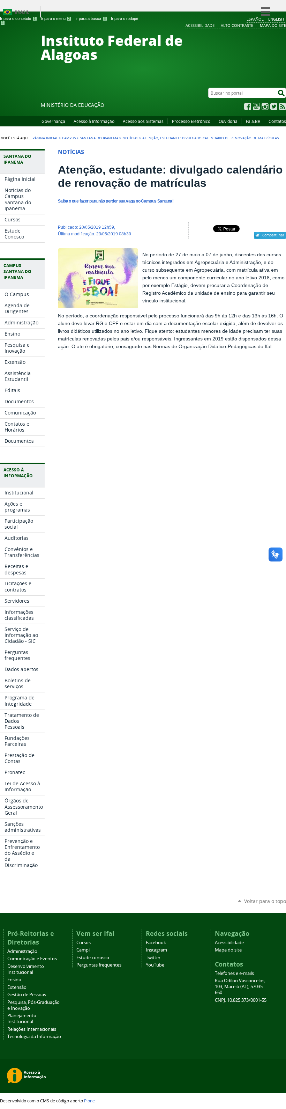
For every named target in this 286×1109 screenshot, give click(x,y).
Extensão (17, 987)
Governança (53, 121)
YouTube (256, 106)
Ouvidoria (228, 121)
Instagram (265, 106)
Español (255, 19)
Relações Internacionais (31, 1029)
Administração (22, 951)
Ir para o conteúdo (18, 18)
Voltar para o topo (265, 901)
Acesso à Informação (94, 121)
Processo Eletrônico (191, 121)
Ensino (14, 980)
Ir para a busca (90, 18)
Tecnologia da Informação (34, 1037)
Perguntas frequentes (98, 965)
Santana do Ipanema (99, 137)
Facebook (247, 106)
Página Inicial (45, 137)
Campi (83, 950)
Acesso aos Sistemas (143, 121)
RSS (282, 106)
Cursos (83, 943)
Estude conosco (92, 958)
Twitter (273, 106)
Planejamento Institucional (21, 1018)
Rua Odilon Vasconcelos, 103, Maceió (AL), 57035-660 (240, 987)
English (276, 19)
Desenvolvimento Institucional (25, 969)
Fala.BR (253, 121)
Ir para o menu (55, 18)
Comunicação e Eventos (32, 959)
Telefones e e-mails (234, 973)
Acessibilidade (229, 943)
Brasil (22, 12)
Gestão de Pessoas (26, 995)
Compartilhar (273, 235)
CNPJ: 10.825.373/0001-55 (240, 1000)
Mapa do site (228, 950)
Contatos (277, 121)
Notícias (130, 137)
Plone (89, 1100)
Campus (69, 137)
